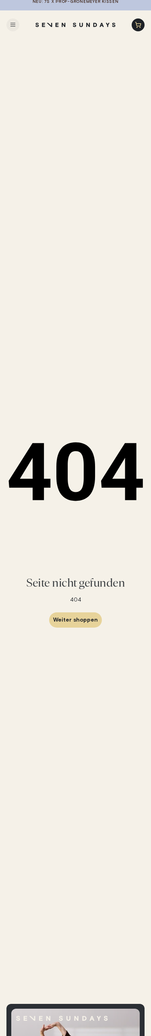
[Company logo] (75, 25)
